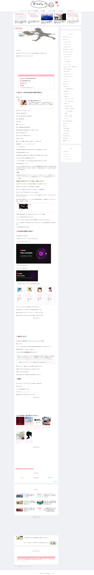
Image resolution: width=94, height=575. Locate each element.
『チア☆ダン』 (18, 468)
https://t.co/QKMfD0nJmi (24, 359)
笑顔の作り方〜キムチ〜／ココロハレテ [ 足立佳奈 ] (29, 296)
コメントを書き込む (36, 557)
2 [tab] (46, 25)
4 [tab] (49, 25)
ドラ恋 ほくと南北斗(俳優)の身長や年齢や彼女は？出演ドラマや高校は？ (20, 427)
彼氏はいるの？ (24, 83)
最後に (23, 85)
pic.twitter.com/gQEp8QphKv (46, 359)
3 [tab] (47, 25)
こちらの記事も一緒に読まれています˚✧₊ (27, 87)
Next (80, 18)
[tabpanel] (21, 18)
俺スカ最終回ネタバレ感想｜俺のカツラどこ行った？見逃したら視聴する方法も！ (37, 427)
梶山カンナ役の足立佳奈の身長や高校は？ (29, 78)
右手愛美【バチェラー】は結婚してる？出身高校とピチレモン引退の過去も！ (29, 442)
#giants (39, 359)
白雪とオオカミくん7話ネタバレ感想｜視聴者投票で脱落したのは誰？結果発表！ (46, 427)
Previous (13, 18)
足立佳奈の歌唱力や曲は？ (26, 80)
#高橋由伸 (32, 356)
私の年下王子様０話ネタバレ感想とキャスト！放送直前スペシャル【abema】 (20, 442)
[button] (80, 27)
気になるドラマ (25, 468)
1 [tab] (44, 25)
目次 (35, 75)
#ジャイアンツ (32, 359)
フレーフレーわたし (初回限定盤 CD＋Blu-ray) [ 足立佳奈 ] (50, 296)
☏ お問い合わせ (65, 151)
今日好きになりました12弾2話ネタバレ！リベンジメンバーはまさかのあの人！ (29, 427)
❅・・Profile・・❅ (66, 156)
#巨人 (36, 359)
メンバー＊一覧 (26, 391)
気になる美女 (31, 468)
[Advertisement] (36, 45)
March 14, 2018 (49, 362)
